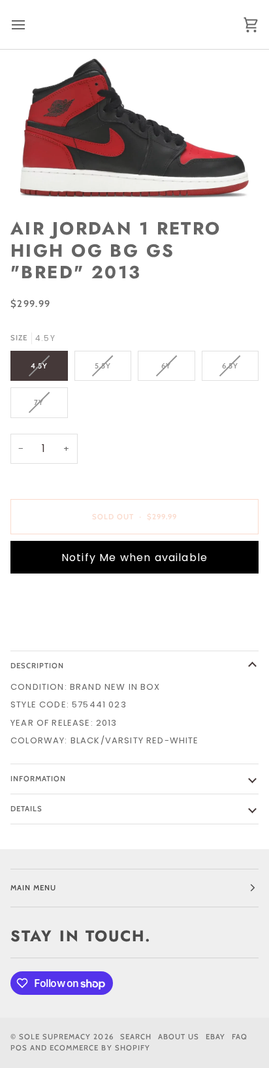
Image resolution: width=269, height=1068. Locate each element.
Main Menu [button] (33, 887)
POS (18, 1047)
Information (38, 778)
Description (37, 665)
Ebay (215, 1036)
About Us (178, 1036)
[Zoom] (134, 128)
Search (135, 1036)
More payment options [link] (69, 633)
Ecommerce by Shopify (100, 1047)
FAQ (239, 1036)
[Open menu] (30, 24)
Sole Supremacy (55, 1036)
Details (26, 808)
